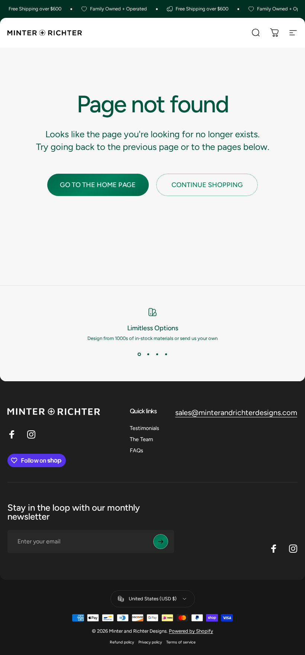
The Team (141, 439)
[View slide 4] (165, 354)
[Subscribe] (160, 541)
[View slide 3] (156, 354)
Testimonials (144, 428)
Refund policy (122, 642)
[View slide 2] (148, 354)
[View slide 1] (139, 354)
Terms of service (181, 642)
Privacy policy (150, 642)
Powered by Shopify (191, 631)
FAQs (136, 450)
